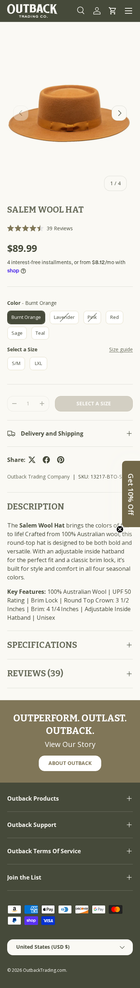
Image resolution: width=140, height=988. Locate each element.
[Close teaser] (119, 529)
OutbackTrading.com (44, 970)
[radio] (26, 317)
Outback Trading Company (38, 476)
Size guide (121, 349)
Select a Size (22, 349)
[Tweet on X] (32, 460)
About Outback (70, 763)
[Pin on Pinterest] (60, 460)
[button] (113, 11)
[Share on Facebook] (46, 460)
